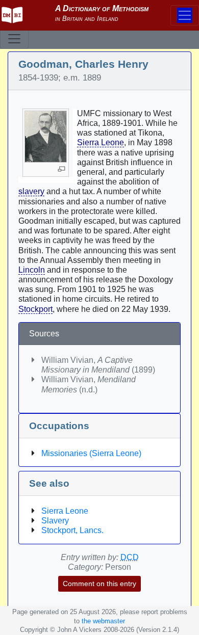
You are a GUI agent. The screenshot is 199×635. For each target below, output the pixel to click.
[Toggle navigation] (14, 39)
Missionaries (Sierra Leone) (91, 453)
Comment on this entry (99, 583)
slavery (31, 191)
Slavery (55, 520)
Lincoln (31, 270)
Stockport (35, 309)
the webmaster (103, 621)
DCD (129, 557)
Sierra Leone (100, 142)
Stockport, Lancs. (72, 530)
